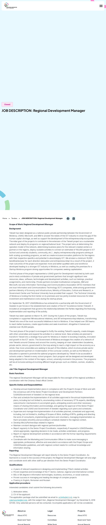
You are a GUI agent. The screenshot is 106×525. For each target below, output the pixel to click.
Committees (52, 520)
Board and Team (24, 520)
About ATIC (22, 515)
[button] (68, 218)
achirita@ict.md (65, 497)
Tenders (14, 218)
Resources (52, 515)
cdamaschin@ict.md (18, 500)
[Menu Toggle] (101, 6)
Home (4, 218)
